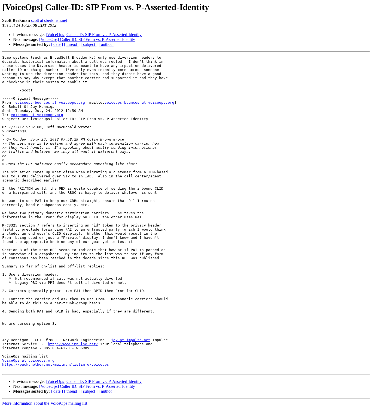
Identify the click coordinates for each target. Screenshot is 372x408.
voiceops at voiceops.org (37, 115)
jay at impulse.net (130, 340)
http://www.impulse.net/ (73, 344)
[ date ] (57, 44)
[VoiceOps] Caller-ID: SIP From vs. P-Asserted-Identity (94, 34)
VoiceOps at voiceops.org (28, 360)
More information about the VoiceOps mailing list (44, 403)
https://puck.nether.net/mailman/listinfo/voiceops (55, 364)
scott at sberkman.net (49, 20)
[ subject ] (89, 44)
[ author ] (106, 44)
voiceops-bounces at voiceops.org (50, 102)
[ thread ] (72, 44)
